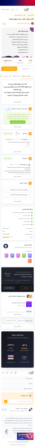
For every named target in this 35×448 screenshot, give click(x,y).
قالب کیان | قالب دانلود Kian (18, 303)
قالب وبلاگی (21, 321)
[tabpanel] (17, 142)
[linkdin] (7, 372)
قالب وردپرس (31, 15)
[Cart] (12, 9)
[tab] (27, 75)
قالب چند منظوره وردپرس (19, 15)
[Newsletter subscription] (5, 401)
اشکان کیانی (28, 245)
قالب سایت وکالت (11, 321)
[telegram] (15, 372)
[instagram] (11, 372)
